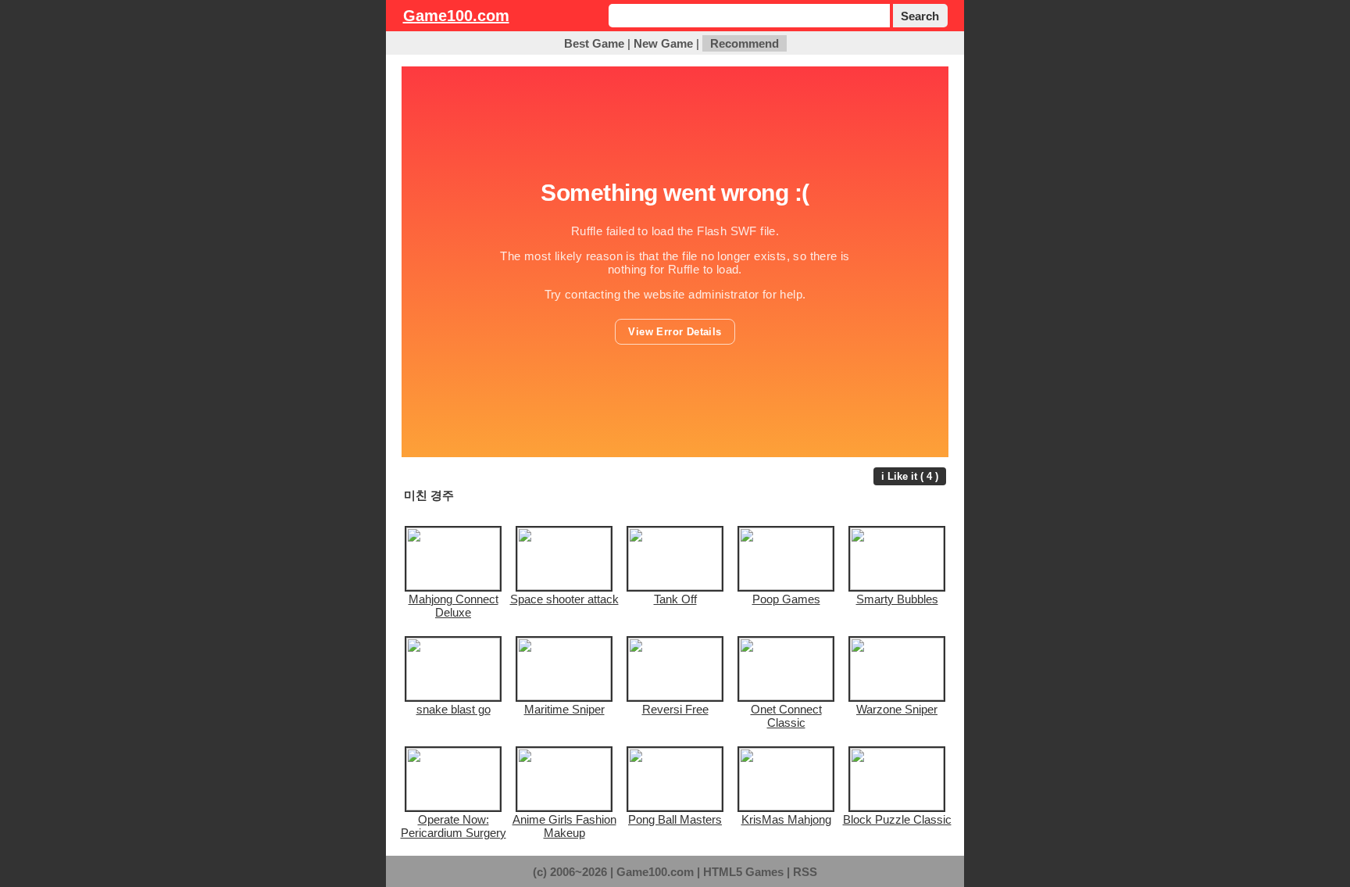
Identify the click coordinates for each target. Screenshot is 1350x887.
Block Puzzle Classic (897, 819)
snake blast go (453, 709)
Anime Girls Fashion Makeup (564, 826)
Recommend (744, 43)
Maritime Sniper (564, 709)
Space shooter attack (564, 599)
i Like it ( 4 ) (909, 476)
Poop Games (786, 599)
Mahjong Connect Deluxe (453, 605)
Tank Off (675, 599)
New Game (663, 43)
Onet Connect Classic (786, 716)
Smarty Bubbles (897, 599)
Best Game (594, 43)
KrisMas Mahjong (786, 819)
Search (920, 16)
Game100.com (456, 15)
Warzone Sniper (897, 709)
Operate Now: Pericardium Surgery (453, 826)
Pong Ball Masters (675, 819)
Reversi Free (675, 709)
